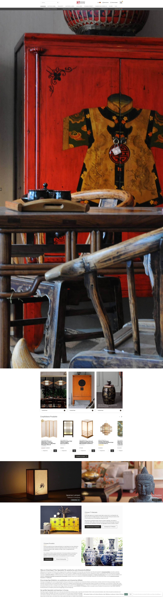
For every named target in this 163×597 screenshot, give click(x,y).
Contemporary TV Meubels (110, 526)
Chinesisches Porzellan (101, 6)
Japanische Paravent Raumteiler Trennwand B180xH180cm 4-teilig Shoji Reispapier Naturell (48, 443)
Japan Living (79, 6)
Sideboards (49, 577)
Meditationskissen (80, 584)
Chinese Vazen (48, 559)
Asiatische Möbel (51, 6)
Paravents (60, 6)
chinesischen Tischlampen (87, 574)
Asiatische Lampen (69, 6)
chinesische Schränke (114, 576)
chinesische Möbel (106, 572)
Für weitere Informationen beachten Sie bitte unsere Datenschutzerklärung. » (147, 594)
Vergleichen (45, 450)
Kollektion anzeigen (80, 456)
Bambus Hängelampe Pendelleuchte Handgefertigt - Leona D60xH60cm (106, 442)
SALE (116, 6)
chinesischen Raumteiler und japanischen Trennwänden (56, 576)
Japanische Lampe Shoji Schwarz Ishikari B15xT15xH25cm (66, 442)
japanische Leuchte (117, 584)
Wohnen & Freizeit (88, 6)
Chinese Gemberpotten (61, 559)
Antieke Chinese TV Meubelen (92, 526)
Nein (131, 594)
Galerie (111, 6)
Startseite (43, 6)
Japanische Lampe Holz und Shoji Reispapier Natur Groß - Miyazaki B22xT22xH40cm (86, 442)
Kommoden (42, 577)
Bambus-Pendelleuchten (100, 574)
